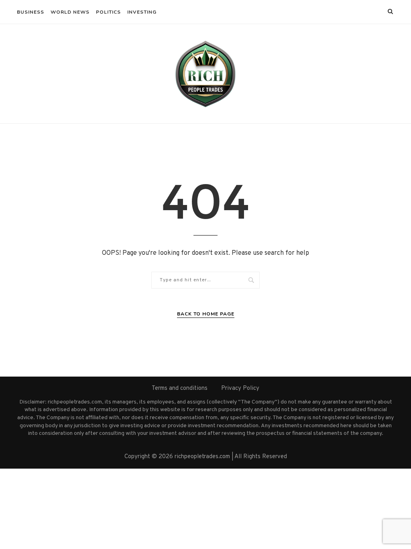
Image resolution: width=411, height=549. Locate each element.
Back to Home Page (205, 314)
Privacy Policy (240, 388)
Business (30, 12)
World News (70, 12)
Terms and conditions (180, 388)
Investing (142, 12)
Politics (108, 12)
